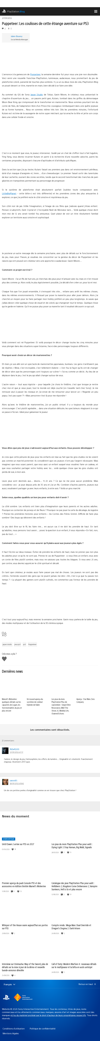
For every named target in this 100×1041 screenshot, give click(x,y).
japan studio (7, 644)
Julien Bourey (16, 36)
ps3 (24, 644)
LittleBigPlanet (9, 193)
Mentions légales (11, 1033)
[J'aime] (13, 849)
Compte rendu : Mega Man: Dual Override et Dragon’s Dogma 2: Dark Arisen (71, 927)
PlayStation (16, 11)
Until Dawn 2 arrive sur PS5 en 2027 (18, 844)
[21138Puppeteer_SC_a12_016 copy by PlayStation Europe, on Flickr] (22, 244)
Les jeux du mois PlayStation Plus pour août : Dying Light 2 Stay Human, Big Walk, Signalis (72, 846)
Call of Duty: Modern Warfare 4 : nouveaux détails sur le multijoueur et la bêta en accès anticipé (74, 965)
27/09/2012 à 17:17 (16, 752)
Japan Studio (36, 94)
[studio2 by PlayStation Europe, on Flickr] (63, 439)
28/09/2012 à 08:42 (17, 783)
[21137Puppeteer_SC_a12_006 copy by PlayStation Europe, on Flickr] (63, 244)
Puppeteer (35, 74)
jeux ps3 (17, 644)
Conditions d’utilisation (14, 1028)
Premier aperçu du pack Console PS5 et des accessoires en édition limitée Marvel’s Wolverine (24, 885)
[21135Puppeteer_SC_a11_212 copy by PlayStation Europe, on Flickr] (22, 333)
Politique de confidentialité (42, 1028)
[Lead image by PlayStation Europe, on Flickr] (22, 65)
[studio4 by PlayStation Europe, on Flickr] (63, 610)
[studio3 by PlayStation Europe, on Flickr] (22, 610)
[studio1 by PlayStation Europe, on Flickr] (22, 439)
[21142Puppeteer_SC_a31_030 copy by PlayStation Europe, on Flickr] (63, 144)
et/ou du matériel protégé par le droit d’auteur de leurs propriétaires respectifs (48, 1015)
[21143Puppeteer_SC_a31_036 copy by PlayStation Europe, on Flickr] (22, 144)
